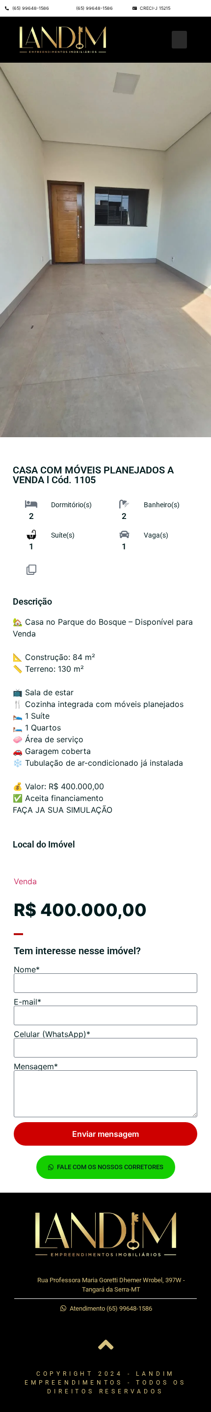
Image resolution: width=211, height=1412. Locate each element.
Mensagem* (36, 1066)
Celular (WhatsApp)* (52, 1034)
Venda (25, 881)
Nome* (27, 969)
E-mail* (27, 1002)
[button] (179, 39)
